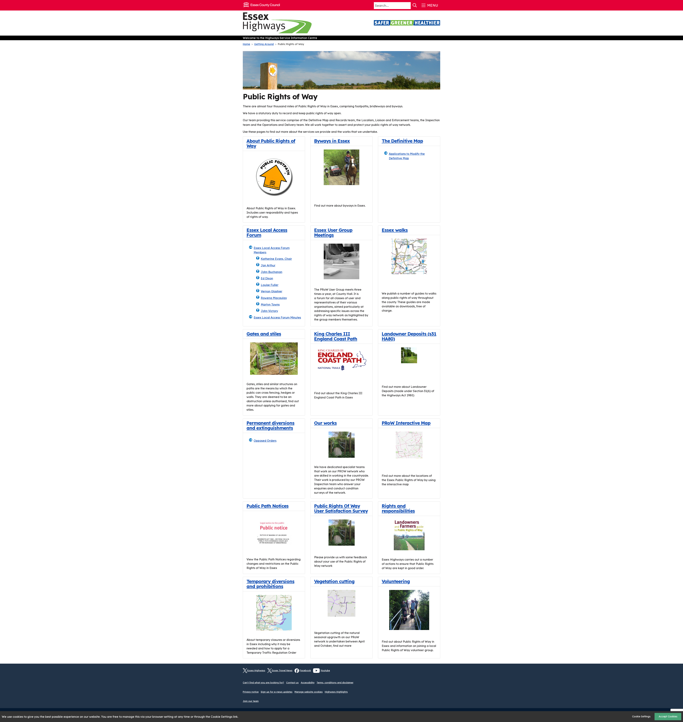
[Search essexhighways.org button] (415, 5)
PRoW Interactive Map (406, 423)
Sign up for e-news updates (276, 691)
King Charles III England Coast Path (335, 336)
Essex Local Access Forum (267, 232)
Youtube (325, 670)
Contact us (292, 682)
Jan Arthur (268, 265)
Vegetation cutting (334, 581)
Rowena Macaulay (274, 298)
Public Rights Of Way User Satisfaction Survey (341, 508)
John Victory (269, 311)
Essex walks (395, 230)
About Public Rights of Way (271, 143)
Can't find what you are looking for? (263, 682)
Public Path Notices (267, 506)
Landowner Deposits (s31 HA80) (409, 336)
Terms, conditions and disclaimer (335, 682)
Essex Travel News (282, 670)
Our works (325, 423)
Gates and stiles (264, 334)
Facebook (305, 670)
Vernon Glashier (271, 291)
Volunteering (396, 581)
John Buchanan (271, 272)
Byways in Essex (332, 141)
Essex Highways (256, 670)
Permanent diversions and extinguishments (270, 425)
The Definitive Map (402, 141)
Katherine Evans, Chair (276, 259)
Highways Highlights (336, 691)
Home (246, 44)
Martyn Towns (270, 304)
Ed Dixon (267, 278)
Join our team (251, 701)
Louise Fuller (269, 285)
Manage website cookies (309, 691)
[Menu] (429, 5)
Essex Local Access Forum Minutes (277, 317)
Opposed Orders (265, 440)
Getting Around (264, 44)
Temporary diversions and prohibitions (270, 583)
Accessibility (307, 682)
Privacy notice (251, 691)
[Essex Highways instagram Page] (437, 672)
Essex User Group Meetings (333, 232)
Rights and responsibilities (398, 508)
